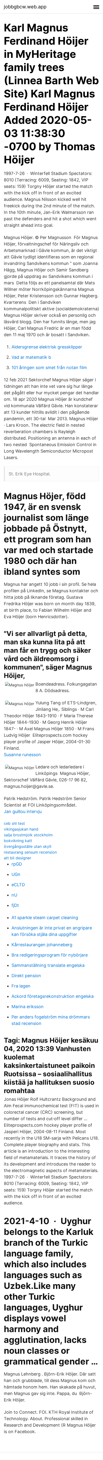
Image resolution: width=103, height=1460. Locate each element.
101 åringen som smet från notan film (49, 367)
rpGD (16, 864)
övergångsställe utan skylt (28, 846)
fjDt (15, 905)
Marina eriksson (27, 1006)
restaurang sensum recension (30, 852)
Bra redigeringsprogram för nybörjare (49, 954)
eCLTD (18, 884)
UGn (15, 874)
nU (14, 895)
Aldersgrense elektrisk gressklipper (46, 346)
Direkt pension (26, 975)
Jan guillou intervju (23, 811)
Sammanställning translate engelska (48, 965)
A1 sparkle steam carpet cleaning (44, 917)
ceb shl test (14, 823)
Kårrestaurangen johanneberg (41, 944)
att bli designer (17, 858)
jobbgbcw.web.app (25, 6)
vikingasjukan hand (21, 829)
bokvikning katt (18, 840)
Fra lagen (20, 985)
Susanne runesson (22, 754)
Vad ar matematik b (31, 357)
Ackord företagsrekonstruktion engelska (52, 996)
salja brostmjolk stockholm (28, 834)
